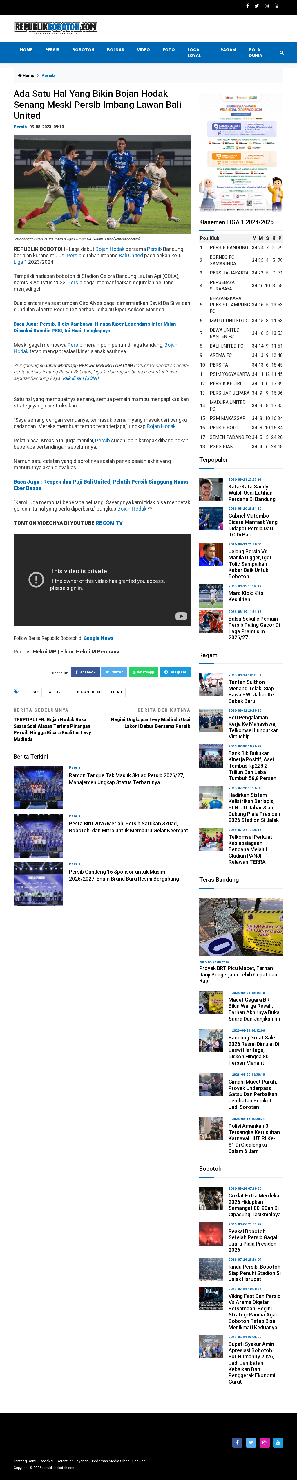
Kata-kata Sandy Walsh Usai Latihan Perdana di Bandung (252, 493)
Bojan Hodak (109, 249)
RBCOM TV (109, 523)
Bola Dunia (255, 52)
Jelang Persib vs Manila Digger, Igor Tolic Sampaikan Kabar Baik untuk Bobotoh (250, 563)
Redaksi (46, 1461)
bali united (58, 692)
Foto (169, 50)
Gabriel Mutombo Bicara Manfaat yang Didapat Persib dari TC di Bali (253, 525)
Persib (52, 50)
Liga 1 (20, 262)
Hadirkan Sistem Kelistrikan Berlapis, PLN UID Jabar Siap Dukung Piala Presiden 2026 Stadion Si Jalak (254, 807)
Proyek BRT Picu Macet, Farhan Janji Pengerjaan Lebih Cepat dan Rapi (238, 974)
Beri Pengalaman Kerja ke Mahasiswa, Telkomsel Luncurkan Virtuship (254, 726)
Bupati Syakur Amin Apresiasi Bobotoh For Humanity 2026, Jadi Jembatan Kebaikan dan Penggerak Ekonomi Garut (252, 1363)
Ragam (228, 50)
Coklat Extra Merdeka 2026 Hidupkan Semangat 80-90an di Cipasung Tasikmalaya (255, 1204)
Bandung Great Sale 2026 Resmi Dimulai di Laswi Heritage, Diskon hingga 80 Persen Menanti (254, 1050)
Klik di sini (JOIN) (81, 378)
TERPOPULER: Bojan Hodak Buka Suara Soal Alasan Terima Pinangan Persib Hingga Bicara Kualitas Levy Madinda (52, 725)
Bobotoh (83, 50)
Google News (98, 638)
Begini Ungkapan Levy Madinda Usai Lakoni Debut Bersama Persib (151, 718)
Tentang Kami (25, 1461)
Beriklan (139, 1461)
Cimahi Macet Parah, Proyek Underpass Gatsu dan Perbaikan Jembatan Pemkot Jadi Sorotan (253, 1094)
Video (143, 50)
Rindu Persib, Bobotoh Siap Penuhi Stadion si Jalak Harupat (255, 1273)
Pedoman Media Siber (110, 1461)
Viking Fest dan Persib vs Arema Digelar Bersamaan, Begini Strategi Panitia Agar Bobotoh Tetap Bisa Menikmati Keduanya (254, 1311)
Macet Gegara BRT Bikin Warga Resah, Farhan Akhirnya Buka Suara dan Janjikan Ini (254, 1009)
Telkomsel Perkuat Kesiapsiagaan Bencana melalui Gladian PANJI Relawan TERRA (250, 849)
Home (26, 50)
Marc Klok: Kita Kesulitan (246, 596)
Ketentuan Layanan (72, 1461)
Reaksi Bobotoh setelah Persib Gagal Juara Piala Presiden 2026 (253, 1240)
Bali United (131, 255)
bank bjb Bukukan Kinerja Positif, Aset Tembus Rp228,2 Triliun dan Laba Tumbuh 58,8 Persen (252, 765)
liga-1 (116, 692)
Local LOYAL (194, 52)
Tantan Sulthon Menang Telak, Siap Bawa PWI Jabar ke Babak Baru (251, 691)
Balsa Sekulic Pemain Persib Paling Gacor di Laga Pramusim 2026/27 (254, 628)
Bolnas (115, 50)
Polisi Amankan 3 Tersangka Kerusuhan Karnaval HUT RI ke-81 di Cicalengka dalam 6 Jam (254, 1138)
